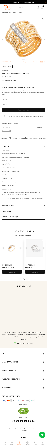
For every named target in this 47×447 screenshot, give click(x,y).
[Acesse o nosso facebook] (17, 421)
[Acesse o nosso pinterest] (33, 421)
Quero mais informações (25, 343)
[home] (7, 7)
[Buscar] (17, 7)
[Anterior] (3, 247)
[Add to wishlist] (43, 18)
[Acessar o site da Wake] (23, 437)
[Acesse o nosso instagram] (13, 421)
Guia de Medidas (10, 80)
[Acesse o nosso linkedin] (25, 421)
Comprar (12, 272)
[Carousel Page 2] (22, 59)
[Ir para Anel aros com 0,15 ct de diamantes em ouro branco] (35, 256)
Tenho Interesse (23, 110)
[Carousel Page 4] (24, 59)
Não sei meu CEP (6, 131)
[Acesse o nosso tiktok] (29, 421)
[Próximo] (20, 247)
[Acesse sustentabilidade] (23, 410)
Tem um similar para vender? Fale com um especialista (25, 116)
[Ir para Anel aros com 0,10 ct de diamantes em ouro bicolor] (12, 256)
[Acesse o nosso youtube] (21, 421)
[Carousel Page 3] (23, 59)
